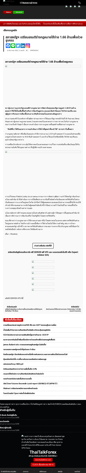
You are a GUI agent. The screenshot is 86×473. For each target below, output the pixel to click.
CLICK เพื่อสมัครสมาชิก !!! (43, 465)
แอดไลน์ (77, 471)
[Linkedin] (23, 45)
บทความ (25, 471)
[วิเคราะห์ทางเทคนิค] (71, 12)
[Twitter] (18, 45)
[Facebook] (8, 45)
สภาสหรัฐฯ (10, 62)
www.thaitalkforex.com (43, 460)
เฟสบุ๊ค (60, 471)
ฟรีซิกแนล (43, 471)
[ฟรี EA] (80, 12)
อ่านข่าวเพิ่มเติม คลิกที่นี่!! (43, 245)
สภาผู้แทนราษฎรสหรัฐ (14, 108)
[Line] (13, 45)
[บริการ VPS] (75, 12)
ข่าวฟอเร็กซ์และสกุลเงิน (8, 471)
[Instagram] (28, 45)
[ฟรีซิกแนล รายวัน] (67, 12)
